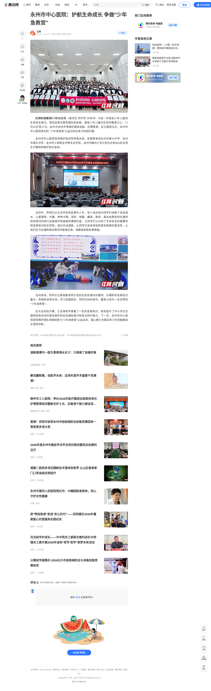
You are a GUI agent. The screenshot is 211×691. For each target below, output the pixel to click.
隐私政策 (65, 669)
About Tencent (45, 669)
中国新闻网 (35, 365)
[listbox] (79, 459)
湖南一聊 (34, 388)
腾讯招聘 (91, 669)
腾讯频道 (118, 669)
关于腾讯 (34, 669)
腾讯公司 (75, 682)
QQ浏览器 (109, 669)
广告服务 (82, 669)
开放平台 (73, 669)
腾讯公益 (100, 669)
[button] (172, 25)
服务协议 (56, 669)
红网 (32, 434)
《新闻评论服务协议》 (69, 582)
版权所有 (82, 682)
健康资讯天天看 (37, 411)
